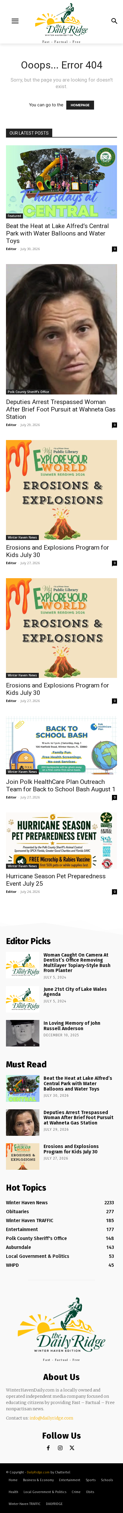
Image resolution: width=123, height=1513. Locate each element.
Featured (14, 216)
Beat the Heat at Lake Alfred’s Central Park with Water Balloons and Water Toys (57, 233)
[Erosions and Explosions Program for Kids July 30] (61, 490)
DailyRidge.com (38, 1472)
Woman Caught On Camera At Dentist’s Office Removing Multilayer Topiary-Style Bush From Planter (77, 963)
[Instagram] (60, 1448)
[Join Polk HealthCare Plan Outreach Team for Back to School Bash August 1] (61, 745)
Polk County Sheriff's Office (28, 392)
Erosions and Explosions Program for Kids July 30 (71, 1149)
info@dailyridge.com (51, 1418)
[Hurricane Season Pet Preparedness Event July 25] (61, 840)
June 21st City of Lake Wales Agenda (75, 991)
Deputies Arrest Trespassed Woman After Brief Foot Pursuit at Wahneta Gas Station (61, 409)
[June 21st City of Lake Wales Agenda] (22, 999)
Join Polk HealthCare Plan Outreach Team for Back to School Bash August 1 (61, 785)
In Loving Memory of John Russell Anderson (72, 1025)
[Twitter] (72, 1448)
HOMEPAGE (80, 105)
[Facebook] (48, 1448)
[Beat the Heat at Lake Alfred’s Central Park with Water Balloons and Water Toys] (61, 182)
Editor (11, 249)
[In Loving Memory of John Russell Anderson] (22, 1033)
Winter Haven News (22, 537)
